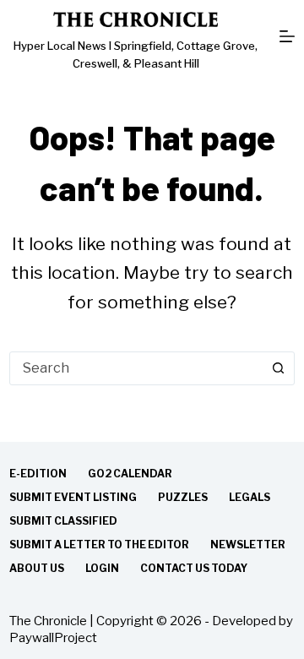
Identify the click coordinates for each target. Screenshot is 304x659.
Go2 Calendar (130, 473)
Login (102, 568)
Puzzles (183, 497)
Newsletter (247, 544)
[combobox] (136, 368)
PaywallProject (53, 637)
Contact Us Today (193, 568)
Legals (249, 497)
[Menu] (287, 36)
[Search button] (278, 368)
